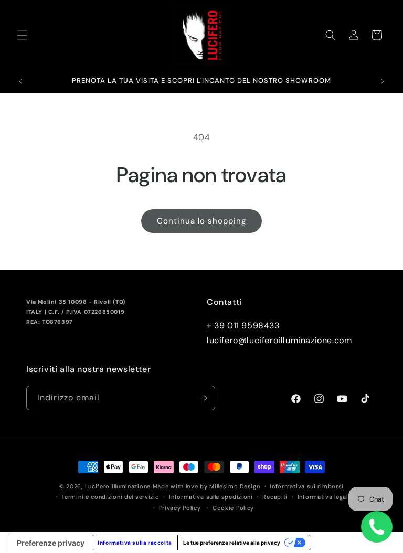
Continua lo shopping (201, 221)
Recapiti (275, 497)
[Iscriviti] (203, 398)
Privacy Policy (180, 508)
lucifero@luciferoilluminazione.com (279, 340)
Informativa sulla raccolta (135, 542)
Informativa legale (325, 497)
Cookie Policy (233, 508)
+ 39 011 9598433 (243, 325)
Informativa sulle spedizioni (211, 497)
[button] (22, 35)
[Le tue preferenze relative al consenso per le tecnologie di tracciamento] (50, 543)
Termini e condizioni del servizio (110, 497)
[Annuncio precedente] (20, 81)
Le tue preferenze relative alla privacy (231, 542)
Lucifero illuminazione (118, 486)
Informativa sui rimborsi (307, 486)
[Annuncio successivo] (382, 81)
